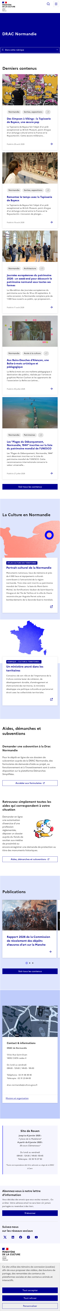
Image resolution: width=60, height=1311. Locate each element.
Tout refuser (30, 1298)
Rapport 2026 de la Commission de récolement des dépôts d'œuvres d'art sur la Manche (28, 941)
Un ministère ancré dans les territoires (24, 668)
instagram (28, 1237)
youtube (36, 1237)
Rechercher (48, 4)
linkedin (13, 1237)
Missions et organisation (17, 1098)
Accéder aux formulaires (28, 783)
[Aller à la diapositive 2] (30, 963)
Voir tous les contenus (30, 486)
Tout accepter (30, 1290)
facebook (20, 1237)
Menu (56, 4)
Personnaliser (30, 1306)
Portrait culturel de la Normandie (28, 568)
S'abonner (30, 1213)
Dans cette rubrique (14, 49)
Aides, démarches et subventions (28, 859)
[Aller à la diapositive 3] (33, 963)
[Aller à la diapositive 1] (27, 963)
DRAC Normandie (19, 34)
